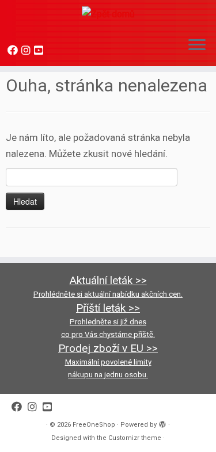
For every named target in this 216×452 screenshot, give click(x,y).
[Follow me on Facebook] (14, 50)
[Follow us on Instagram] (27, 50)
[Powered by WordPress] (162, 423)
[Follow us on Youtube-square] (40, 50)
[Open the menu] (197, 45)
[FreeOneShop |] (108, 14)
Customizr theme (134, 438)
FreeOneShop (94, 424)
